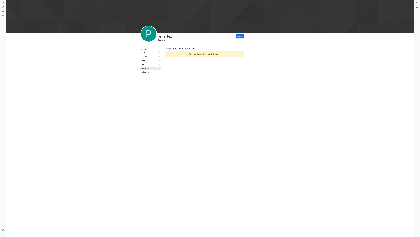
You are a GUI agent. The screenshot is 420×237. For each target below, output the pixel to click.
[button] (3, 230)
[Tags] (3, 11)
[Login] (417, 2)
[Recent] (3, 7)
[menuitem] (417, 2)
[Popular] (3, 16)
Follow (240, 36)
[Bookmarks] (3, 20)
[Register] (417, 7)
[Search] (3, 24)
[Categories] (3, 2)
